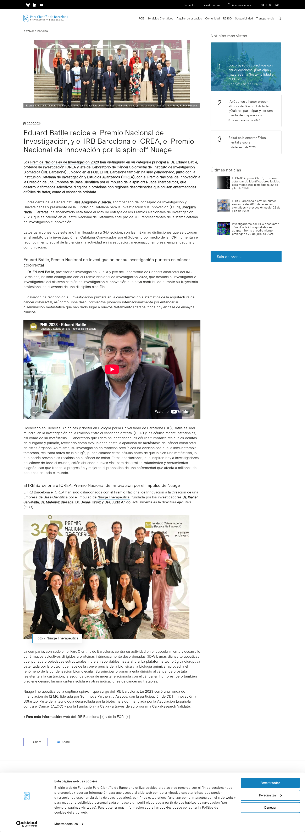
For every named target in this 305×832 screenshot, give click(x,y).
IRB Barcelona (54, 172)
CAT (263, 5)
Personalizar (268, 795)
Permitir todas (270, 783)
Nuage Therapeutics (162, 182)
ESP (270, 5)
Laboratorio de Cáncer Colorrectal (152, 272)
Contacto (189, 5)
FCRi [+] (123, 717)
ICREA (128, 177)
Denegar (270, 807)
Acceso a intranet (242, 5)
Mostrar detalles (66, 824)
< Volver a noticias (35, 31)
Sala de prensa (211, 5)
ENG (276, 5)
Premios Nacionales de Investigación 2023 (64, 162)
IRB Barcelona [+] (90, 717)
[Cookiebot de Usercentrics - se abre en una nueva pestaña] (27, 824)
